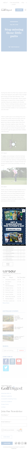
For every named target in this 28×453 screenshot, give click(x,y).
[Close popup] (23, 210)
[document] (14, 226)
